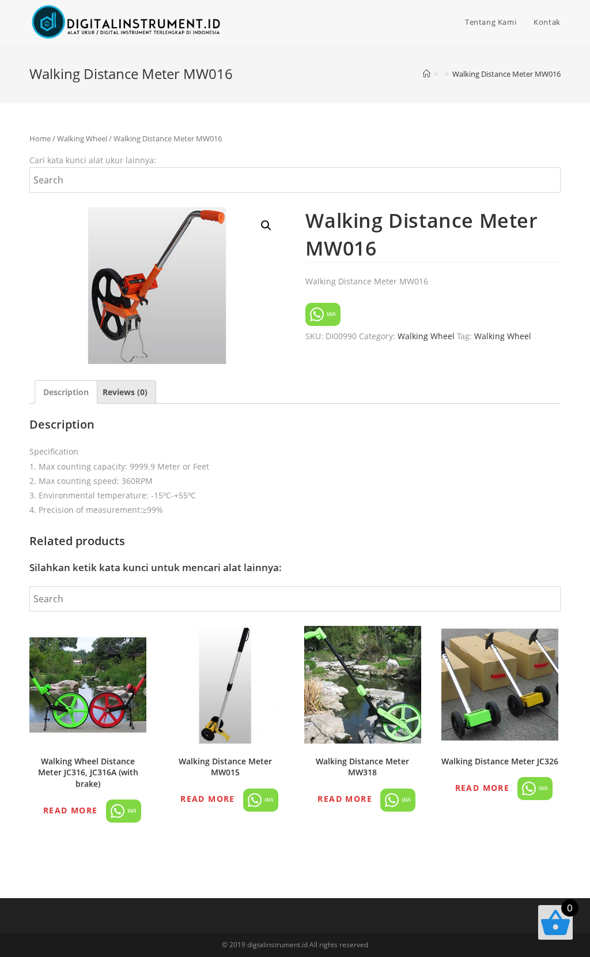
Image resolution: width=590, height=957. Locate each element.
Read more (70, 810)
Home (40, 138)
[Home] (426, 74)
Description (66, 391)
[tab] (66, 392)
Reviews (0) (125, 391)
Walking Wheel (82, 138)
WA (330, 314)
